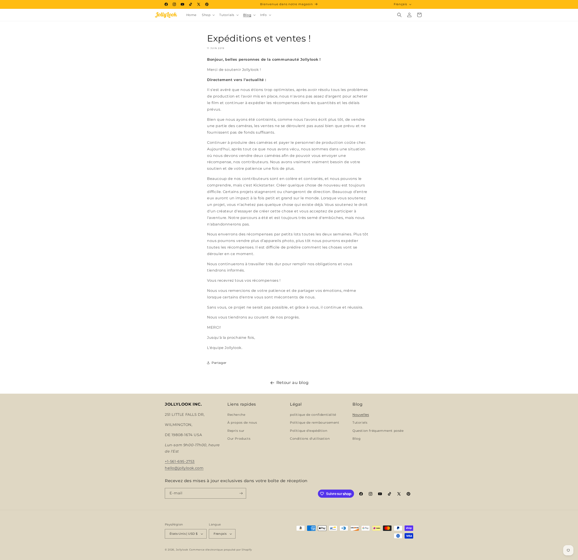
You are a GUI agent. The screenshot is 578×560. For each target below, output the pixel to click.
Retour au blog (292, 382)
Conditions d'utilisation (310, 439)
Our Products (238, 439)
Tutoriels (359, 423)
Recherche (236, 415)
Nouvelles (360, 415)
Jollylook (182, 549)
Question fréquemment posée (378, 431)
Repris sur (236, 431)
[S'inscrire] (241, 493)
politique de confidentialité (313, 415)
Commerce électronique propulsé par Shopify (220, 549)
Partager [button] (219, 363)
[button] (208, 15)
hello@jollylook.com (184, 468)
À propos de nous (242, 423)
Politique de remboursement (314, 423)
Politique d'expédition (308, 431)
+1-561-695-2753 (180, 461)
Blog (356, 439)
